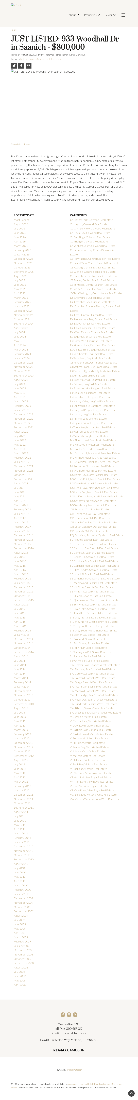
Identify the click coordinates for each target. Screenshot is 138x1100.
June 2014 (20, 664)
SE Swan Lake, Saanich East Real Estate (92, 608)
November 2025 (23, 263)
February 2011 (22, 837)
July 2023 (19, 384)
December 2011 (23, 794)
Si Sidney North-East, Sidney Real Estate (93, 617)
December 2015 (23, 587)
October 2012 (22, 751)
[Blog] (75, 1014)
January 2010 (21, 894)
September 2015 (24, 600)
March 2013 (21, 729)
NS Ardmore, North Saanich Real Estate (93, 470)
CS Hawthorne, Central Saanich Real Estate (95, 258)
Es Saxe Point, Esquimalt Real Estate (91, 358)
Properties (90, 14)
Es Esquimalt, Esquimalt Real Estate (90, 336)
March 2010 (21, 885)
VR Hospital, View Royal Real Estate (90, 777)
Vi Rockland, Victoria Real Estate (88, 768)
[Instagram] (69, 1014)
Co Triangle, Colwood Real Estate (89, 241)
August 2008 (21, 967)
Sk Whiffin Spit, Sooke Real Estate (89, 660)
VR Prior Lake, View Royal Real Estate (91, 781)
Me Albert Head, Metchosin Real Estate (93, 440)
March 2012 (21, 781)
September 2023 (24, 375)
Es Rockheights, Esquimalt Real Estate (91, 353)
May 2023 (20, 392)
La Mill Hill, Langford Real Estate (88, 418)
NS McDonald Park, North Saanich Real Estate (97, 496)
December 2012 (23, 742)
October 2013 (22, 699)
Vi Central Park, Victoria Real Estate (90, 721)
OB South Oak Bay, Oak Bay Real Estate (93, 526)
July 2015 (19, 608)
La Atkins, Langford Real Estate (88, 375)
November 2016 (23, 539)
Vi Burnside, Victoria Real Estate (88, 716)
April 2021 (20, 500)
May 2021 (20, 496)
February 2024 (22, 353)
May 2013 (20, 721)
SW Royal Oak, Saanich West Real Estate (93, 699)
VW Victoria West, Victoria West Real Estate (95, 798)
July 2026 (19, 228)
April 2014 (20, 673)
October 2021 (22, 474)
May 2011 (20, 824)
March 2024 (21, 349)
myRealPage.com (74, 1069)
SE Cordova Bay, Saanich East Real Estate (94, 561)
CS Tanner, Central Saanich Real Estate (92, 280)
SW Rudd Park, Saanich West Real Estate (93, 703)
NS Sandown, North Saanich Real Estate (93, 500)
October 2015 (22, 595)
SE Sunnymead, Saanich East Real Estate (93, 604)
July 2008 (19, 971)
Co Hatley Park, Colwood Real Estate (91, 219)
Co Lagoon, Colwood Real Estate (89, 224)
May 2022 (20, 444)
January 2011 (21, 842)
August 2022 (21, 431)
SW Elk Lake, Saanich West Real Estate (92, 669)
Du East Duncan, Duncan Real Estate (91, 314)
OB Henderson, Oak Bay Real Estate (91, 518)
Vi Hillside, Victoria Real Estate (87, 742)
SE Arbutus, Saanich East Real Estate (91, 539)
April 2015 (20, 621)
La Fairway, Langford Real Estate (89, 384)
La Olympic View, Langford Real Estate (92, 422)
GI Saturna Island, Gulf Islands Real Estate (93, 366)
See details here (20, 144)
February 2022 (22, 457)
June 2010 (20, 872)
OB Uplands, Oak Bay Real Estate (89, 531)
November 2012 (23, 747)
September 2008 (24, 963)
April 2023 (20, 396)
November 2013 (23, 695)
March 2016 (21, 574)
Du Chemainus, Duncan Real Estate (90, 297)
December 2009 (23, 898)
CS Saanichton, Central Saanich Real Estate (94, 276)
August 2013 (21, 708)
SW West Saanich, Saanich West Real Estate (95, 712)
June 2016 (20, 561)
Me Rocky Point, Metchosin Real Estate (92, 448)
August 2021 (21, 483)
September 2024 (24, 323)
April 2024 (20, 345)
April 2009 (20, 932)
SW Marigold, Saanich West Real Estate (92, 690)
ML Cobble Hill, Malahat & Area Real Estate (95, 453)
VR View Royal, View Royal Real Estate (92, 790)
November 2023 (23, 366)
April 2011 (20, 829)
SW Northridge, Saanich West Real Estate (94, 695)
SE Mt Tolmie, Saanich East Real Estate (92, 591)
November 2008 (23, 954)
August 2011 (21, 811)
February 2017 (22, 526)
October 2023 (22, 371)
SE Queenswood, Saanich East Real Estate (94, 600)
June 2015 (20, 613)
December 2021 (23, 466)
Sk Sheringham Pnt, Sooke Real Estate (91, 652)
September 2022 (24, 427)
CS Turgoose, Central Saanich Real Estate (93, 284)
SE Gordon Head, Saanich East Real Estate (94, 565)
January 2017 (21, 531)
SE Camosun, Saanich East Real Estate (92, 552)
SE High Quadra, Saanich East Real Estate (40, 59)
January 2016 (21, 582)
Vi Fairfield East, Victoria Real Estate (91, 729)
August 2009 (21, 915)
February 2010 (22, 889)
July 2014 (19, 660)
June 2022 (20, 440)
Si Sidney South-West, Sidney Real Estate (93, 630)
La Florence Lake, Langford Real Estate (92, 388)
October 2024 (22, 319)
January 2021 (21, 513)
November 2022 (23, 418)
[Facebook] (63, 1014)
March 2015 (21, 626)
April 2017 (20, 518)
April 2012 (20, 777)
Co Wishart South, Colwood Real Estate (92, 245)
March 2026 (21, 245)
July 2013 (19, 712)
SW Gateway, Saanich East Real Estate (92, 673)
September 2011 (24, 807)
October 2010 (22, 855)
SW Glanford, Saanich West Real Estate (92, 677)
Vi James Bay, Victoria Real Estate (89, 747)
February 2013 (22, 734)
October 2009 (22, 907)
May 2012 (20, 772)
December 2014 (23, 639)
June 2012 (20, 768)
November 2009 (23, 902)
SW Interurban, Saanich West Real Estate (93, 686)
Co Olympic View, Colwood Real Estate (92, 228)
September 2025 (24, 271)
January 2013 (21, 738)
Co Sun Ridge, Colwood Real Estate (90, 237)
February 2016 (22, 578)
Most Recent (21, 219)
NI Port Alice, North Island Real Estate (92, 466)
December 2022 (23, 414)
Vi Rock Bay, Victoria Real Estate (88, 764)
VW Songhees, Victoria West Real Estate (93, 794)
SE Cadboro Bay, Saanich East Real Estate (94, 548)
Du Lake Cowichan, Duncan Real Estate (92, 327)
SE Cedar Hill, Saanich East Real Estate (92, 556)
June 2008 (20, 976)
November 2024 (23, 314)
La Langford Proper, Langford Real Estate (93, 409)
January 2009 (21, 945)
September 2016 (24, 548)
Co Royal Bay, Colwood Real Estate (90, 232)
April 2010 (20, 881)
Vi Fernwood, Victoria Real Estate (89, 738)
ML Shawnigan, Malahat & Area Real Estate (94, 461)
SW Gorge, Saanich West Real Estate (91, 682)
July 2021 (19, 487)
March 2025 (21, 297)
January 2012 (21, 790)
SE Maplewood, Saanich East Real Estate (93, 582)
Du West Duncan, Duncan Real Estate (92, 332)
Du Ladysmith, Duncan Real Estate (90, 323)
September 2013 (24, 703)
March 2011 (21, 833)
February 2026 (22, 250)
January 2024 (21, 358)
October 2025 (22, 267)
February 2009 (22, 941)
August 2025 (21, 276)
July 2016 (19, 556)
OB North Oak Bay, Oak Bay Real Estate (93, 522)
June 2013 (20, 716)
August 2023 (21, 379)
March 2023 (21, 401)
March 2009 (21, 937)
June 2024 (20, 336)
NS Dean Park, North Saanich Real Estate (94, 483)
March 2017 (21, 522)
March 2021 (21, 505)
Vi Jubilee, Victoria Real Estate (87, 751)
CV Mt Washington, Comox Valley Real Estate (96, 293)
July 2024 (19, 332)
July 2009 (19, 919)
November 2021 (23, 470)
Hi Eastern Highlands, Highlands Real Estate (95, 371)
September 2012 (24, 755)
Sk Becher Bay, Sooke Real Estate (89, 634)
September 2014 (24, 652)
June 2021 (20, 492)
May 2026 (20, 237)
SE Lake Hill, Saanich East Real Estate (91, 574)
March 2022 (21, 453)
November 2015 (23, 591)
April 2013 (20, 725)
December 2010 (23, 846)
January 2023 (21, 409)
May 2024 (20, 340)
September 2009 (24, 911)
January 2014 (21, 686)
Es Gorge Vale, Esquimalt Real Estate (91, 340)
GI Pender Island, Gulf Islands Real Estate (93, 362)
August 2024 (21, 327)
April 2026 (20, 241)
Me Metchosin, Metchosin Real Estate (92, 444)
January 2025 (21, 306)
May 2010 (20, 876)
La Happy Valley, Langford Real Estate (91, 401)
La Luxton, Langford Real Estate (88, 414)
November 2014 (23, 643)
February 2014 (22, 682)
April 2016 (20, 569)
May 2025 (20, 289)
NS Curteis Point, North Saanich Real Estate (95, 479)
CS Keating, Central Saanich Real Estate (92, 267)
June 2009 (20, 924)
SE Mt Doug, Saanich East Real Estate (91, 587)
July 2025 (19, 280)
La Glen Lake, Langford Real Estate (90, 392)
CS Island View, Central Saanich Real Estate (94, 263)
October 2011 (22, 803)
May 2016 (20, 565)
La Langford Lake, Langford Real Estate (92, 405)
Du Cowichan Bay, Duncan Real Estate (92, 301)
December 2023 (23, 362)
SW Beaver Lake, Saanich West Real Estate (95, 664)
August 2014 (21, 656)
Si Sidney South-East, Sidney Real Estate (93, 626)
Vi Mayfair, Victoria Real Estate (87, 755)
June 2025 (20, 284)
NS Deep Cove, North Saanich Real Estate (94, 487)
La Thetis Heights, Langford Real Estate (92, 427)
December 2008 (23, 950)
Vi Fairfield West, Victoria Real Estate (91, 734)
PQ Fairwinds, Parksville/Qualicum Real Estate (96, 535)
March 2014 (21, 677)
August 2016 (21, 552)
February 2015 (22, 630)
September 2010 (24, 859)
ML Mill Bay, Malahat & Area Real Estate (93, 457)
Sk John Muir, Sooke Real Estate (88, 647)
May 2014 (20, 669)
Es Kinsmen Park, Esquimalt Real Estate (92, 345)
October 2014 (22, 647)
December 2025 (23, 258)
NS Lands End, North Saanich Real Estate (93, 492)
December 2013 (23, 690)
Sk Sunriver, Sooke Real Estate (87, 656)
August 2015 (21, 604)
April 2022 (20, 448)
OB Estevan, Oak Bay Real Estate (89, 509)
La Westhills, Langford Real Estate (89, 435)
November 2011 (23, 798)
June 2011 (20, 820)
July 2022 (19, 435)
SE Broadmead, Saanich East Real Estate (93, 544)
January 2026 (21, 254)
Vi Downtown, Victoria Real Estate (89, 725)
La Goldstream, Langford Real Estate (91, 396)
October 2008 (22, 958)
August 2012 (21, 759)
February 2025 (22, 301)
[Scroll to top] (131, 1093)
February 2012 (22, 785)
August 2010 (21, 863)
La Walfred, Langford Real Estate (89, 431)
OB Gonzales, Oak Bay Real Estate (90, 513)
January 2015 (21, 634)
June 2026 (20, 232)
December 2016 (23, 535)
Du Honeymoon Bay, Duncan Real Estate (93, 319)
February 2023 (22, 405)
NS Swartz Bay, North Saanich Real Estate (94, 505)
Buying (108, 14)
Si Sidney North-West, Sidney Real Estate (94, 621)
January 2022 (21, 461)
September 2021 (24, 479)
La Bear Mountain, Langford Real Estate (93, 379)
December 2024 (23, 310)
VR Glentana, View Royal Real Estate (91, 772)
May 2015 (20, 617)
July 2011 (19, 816)
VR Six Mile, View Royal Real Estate (90, 785)
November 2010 (23, 850)
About (72, 14)
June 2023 (20, 388)
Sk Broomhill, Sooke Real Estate (88, 639)
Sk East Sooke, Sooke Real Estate (89, 643)
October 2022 (22, 422)
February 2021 (22, 509)
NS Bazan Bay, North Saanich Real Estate (93, 474)
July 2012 (19, 764)
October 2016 (22, 544)
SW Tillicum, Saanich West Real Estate (92, 708)
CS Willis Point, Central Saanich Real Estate (94, 289)
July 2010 (19, 868)
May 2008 (20, 980)
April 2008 (20, 984)
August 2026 (21, 224)
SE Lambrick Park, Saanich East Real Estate (95, 578)
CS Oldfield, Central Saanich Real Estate (93, 271)
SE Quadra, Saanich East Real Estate (91, 595)
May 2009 (20, 928)
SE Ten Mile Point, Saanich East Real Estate (94, 613)
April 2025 (20, 293)
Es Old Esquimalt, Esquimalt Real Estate (92, 349)
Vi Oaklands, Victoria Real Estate (88, 759)
